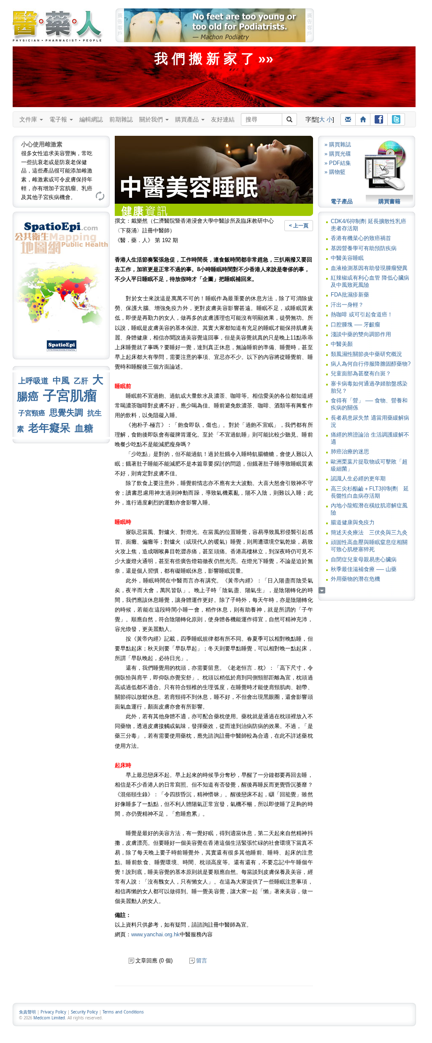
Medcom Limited (49, 1018)
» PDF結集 (337, 163)
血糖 (84, 428)
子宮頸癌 (31, 413)
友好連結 (223, 119)
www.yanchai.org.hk (155, 934)
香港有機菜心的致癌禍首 (361, 238)
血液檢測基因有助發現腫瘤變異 (369, 268)
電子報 (59, 119)
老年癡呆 (49, 428)
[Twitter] (396, 119)
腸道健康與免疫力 (353, 522)
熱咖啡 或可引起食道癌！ (362, 314)
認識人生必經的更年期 (358, 478)
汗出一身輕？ (347, 305)
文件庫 (29, 119)
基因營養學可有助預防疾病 (364, 248)
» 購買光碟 (337, 154)
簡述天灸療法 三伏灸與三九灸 (369, 532)
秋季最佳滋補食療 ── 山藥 (364, 569)
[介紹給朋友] (348, 119)
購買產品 (187, 119)
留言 (201, 960)
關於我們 (152, 119)
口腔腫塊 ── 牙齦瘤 (355, 324)
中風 (61, 380)
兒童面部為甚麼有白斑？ (361, 373)
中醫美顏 (342, 344)
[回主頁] (362, 119)
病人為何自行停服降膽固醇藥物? (370, 364)
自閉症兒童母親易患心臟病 (364, 559)
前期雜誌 (121, 119)
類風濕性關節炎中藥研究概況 (366, 354)
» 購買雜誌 (337, 144)
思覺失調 (66, 412)
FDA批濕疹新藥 (350, 294)
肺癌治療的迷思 (350, 451)
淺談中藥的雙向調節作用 (361, 334)
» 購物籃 (335, 172)
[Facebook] (379, 119)
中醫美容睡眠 (347, 258)
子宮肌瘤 (70, 395)
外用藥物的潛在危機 (355, 579)
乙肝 (81, 381)
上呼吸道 (33, 381)
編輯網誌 (91, 119)
